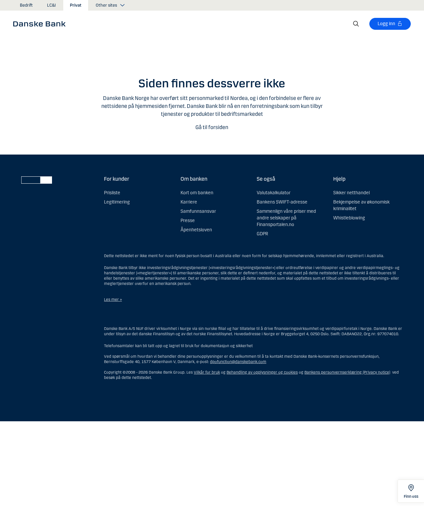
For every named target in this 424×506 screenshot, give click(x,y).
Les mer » (113, 299)
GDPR (262, 234)
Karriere (189, 202)
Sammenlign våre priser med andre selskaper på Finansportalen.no (286, 217)
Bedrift (26, 5)
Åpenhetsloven (196, 230)
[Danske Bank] (41, 23)
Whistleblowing (349, 218)
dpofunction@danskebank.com (238, 361)
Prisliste (112, 193)
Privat (75, 5)
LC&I (51, 5)
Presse (188, 220)
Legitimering (117, 202)
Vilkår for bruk (207, 372)
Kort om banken (197, 193)
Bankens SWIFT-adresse (282, 202)
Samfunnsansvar (198, 211)
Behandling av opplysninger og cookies (262, 372)
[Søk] (356, 24)
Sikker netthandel (351, 193)
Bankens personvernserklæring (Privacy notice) (347, 372)
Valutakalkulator (274, 193)
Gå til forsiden (211, 127)
